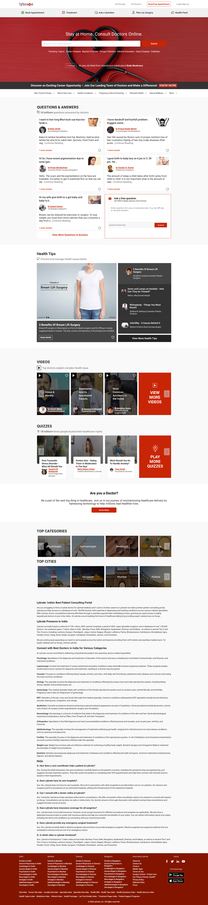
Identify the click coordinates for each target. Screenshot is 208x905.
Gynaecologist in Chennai (86, 869)
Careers (136, 866)
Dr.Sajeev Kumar (55, 206)
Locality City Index (51, 892)
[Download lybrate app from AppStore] (176, 883)
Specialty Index (66, 892)
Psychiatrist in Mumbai (57, 872)
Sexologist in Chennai (84, 885)
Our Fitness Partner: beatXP (144, 877)
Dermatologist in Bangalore (115, 876)
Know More (104, 510)
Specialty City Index (81, 892)
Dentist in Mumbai (55, 861)
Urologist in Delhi (26, 880)
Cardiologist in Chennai (85, 866)
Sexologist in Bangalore (113, 887)
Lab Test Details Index (88, 896)
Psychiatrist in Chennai (85, 872)
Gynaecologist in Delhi (28, 869)
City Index (23, 892)
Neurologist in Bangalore (114, 879)
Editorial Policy (138, 882)
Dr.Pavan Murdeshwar (57, 167)
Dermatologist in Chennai (86, 874)
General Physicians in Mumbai (60, 863)
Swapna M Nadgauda (121, 470)
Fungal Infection (108, 51)
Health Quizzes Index (145, 892)
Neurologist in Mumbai (57, 877)
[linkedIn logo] (178, 862)
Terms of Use (138, 872)
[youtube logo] (183, 862)
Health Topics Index (27, 896)
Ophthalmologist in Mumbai (58, 882)
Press (135, 885)
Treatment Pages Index (107, 896)
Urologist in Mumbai (56, 880)
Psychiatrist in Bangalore (114, 874)
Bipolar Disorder (90, 51)
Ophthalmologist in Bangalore (116, 885)
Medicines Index (43, 896)
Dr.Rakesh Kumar (89, 409)
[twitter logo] (172, 862)
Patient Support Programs (129, 896)
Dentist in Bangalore (112, 861)
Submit (161, 225)
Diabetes (155, 51)
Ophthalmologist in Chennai (87, 882)
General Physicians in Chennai (88, 863)
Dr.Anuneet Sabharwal (159, 409)
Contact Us (137, 863)
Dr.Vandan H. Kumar (125, 167)
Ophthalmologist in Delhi (29, 882)
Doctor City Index (35, 892)
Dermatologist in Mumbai (58, 874)
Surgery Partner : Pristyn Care (145, 874)
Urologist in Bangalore (113, 882)
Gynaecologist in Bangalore (115, 871)
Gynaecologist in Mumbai (58, 869)
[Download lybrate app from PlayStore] (176, 877)
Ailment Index (56, 896)
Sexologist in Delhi (26, 885)
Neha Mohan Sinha (154, 469)
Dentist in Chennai (83, 861)
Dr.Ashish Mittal (122, 409)
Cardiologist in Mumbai (57, 866)
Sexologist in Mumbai (56, 885)
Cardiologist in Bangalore (114, 868)
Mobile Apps (138, 869)
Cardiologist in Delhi (27, 866)
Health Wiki (95, 892)
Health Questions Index (126, 892)
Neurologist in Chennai (85, 877)
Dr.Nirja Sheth (54, 129)
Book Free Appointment (159, 4)
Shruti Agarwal (88, 469)
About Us (136, 861)
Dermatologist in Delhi (28, 874)
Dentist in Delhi (25, 861)
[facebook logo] (167, 862)
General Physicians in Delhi (30, 863)
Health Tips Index (108, 892)
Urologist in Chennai (84, 880)
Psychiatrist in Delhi (27, 872)
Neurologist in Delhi (27, 877)
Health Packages (71, 896)
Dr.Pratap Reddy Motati (126, 129)
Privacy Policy (138, 880)
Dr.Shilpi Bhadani (54, 408)
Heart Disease (143, 51)
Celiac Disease (73, 51)
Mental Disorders (125, 51)
